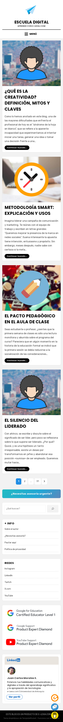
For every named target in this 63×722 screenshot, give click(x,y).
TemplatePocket (29, 718)
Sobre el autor (12, 529)
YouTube (9, 595)
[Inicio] (54, 698)
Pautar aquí (10, 542)
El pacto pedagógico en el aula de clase (30, 319)
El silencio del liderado (21, 423)
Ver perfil (14, 696)
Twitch (8, 582)
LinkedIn (9, 575)
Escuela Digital (31, 22)
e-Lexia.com (13, 691)
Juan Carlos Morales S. (22, 678)
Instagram (10, 568)
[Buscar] (52, 508)
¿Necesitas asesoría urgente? (31, 493)
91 (38, 481)
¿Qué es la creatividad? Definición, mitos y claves (27, 100)
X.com (8, 589)
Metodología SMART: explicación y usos (29, 210)
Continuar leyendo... (17, 148)
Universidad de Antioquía (32, 691)
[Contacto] (54, 707)
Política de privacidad (15, 549)
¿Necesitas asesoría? (15, 536)
